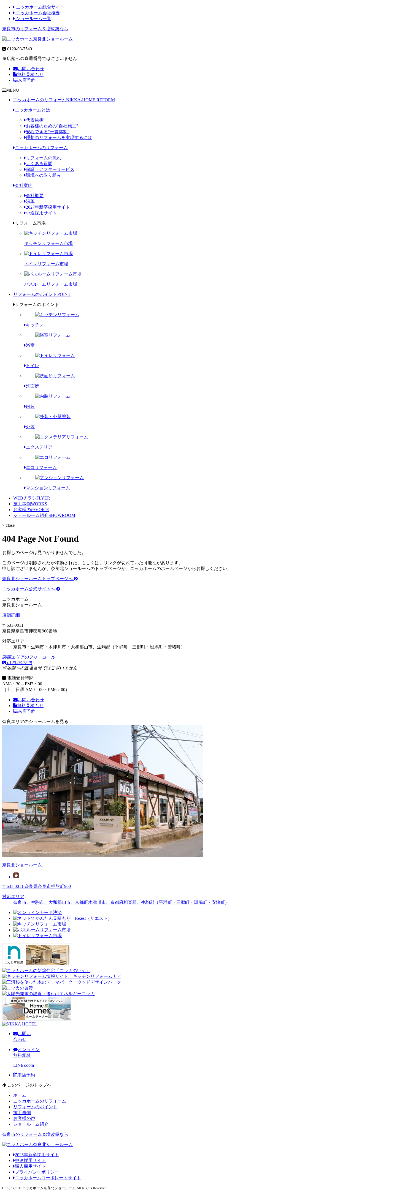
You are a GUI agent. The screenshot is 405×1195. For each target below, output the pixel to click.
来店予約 (27, 80)
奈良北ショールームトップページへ (38, 578)
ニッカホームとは (32, 110)
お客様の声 (31, 509)
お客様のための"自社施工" (52, 126)
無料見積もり (30, 74)
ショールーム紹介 (44, 515)
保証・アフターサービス (50, 169)
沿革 (30, 201)
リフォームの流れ (43, 157)
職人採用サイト (30, 1166)
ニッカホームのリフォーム (64, 99)
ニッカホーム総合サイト (39, 7)
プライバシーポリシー (37, 1172)
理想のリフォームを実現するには (59, 137)
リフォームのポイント (42, 294)
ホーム (19, 1095)
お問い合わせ (31, 68)
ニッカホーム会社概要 (37, 12)
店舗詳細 (11, 615)
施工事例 (30, 503)
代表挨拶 (35, 120)
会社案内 (24, 185)
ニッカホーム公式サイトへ (29, 588)
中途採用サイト (41, 213)
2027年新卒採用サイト (48, 207)
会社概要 (35, 195)
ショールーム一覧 (33, 18)
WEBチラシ (31, 498)
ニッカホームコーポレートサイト (48, 1177)
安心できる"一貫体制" (47, 131)
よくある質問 (39, 163)
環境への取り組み (43, 175)
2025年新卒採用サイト (37, 1154)
